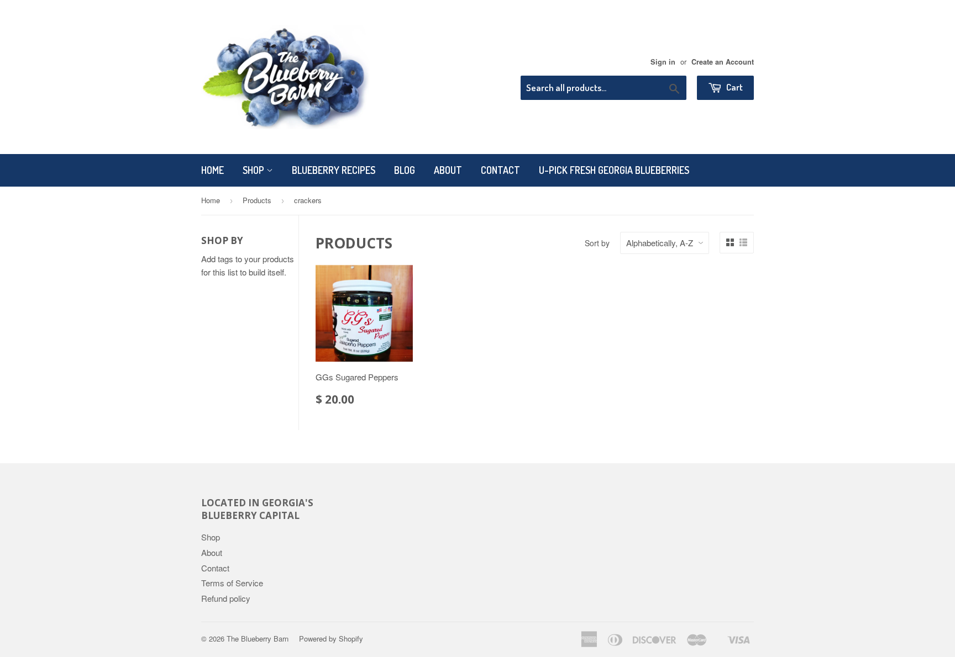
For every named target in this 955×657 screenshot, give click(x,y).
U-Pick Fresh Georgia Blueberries (614, 170)
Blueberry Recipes (333, 170)
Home (212, 170)
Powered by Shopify (331, 638)
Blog (404, 170)
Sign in (662, 62)
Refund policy (225, 598)
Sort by (597, 242)
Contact (500, 170)
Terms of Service (232, 583)
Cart (734, 87)
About (448, 170)
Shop (254, 170)
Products (257, 200)
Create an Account (722, 62)
